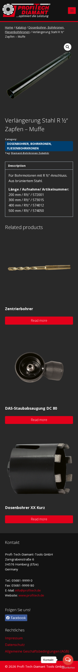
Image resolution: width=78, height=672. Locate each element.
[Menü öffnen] (72, 10)
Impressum (14, 638)
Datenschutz (15, 644)
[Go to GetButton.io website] (68, 667)
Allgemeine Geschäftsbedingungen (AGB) (37, 651)
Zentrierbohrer (19, 308)
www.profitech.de (31, 595)
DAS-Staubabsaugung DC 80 (31, 408)
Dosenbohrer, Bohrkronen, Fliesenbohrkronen (29, 146)
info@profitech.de (28, 590)
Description (17, 166)
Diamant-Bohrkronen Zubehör (30, 153)
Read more (39, 320)
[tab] (39, 166)
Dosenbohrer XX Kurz (25, 507)
